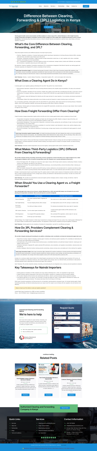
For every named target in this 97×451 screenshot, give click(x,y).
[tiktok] (17, 2)
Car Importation (42, 433)
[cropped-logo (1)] (13, 5)
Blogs (13, 430)
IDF (34, 88)
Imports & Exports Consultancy (46, 430)
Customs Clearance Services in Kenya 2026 (72, 380)
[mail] (23, 2)
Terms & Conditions (16, 433)
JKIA (68, 35)
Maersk (59, 119)
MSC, (56, 119)
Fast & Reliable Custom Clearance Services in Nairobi (25, 379)
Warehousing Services (44, 428)
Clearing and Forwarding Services (47, 423)
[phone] (25, 2)
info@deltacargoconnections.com (73, 1)
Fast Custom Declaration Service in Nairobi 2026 (48, 378)
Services (14, 423)
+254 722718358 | (61, 1)
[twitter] (13, 2)
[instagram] (15, 2)
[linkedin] (19, 2)
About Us (14, 425)
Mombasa (64, 35)
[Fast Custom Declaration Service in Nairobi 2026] (48, 364)
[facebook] (11, 2)
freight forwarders (74, 35)
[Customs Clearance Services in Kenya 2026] (71, 364)
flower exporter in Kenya (25, 139)
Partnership (14, 428)
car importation (20, 101)
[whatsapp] (21, 2)
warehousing (38, 157)
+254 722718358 (22, 293)
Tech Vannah (63, 445)
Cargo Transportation (44, 425)
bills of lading (39, 122)
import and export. (49, 72)
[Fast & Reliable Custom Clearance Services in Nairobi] (25, 364)
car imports (32, 277)
